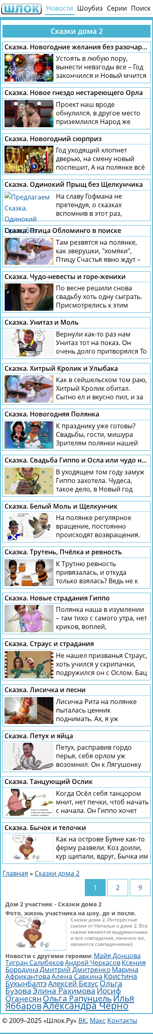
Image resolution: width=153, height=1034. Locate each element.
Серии (117, 8)
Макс (98, 1020)
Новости (59, 8)
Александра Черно (86, 1005)
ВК (82, 1020)
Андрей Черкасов (92, 962)
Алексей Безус (73, 983)
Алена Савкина (76, 976)
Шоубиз (90, 8)
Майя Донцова (117, 955)
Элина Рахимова (64, 990)
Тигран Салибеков (34, 962)
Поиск (141, 8)
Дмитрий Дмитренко (75, 969)
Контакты (122, 1020)
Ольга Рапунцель (77, 998)
